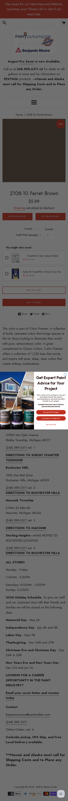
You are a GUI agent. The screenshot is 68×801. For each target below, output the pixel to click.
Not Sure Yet (51, 424)
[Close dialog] (65, 374)
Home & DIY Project (51, 412)
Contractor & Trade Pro (51, 418)
